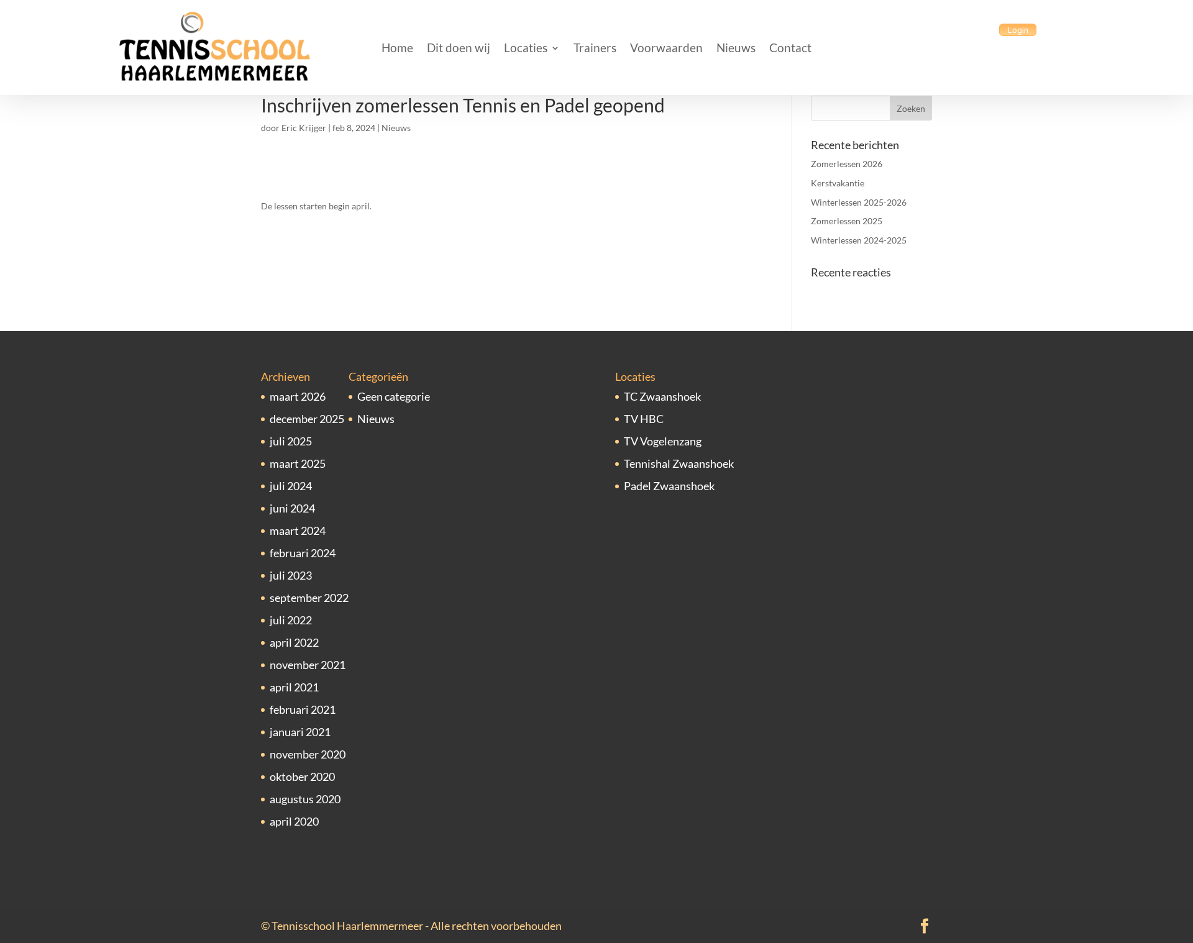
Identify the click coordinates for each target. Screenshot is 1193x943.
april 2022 (294, 642)
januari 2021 (300, 732)
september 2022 (309, 597)
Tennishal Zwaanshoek (679, 463)
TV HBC (644, 419)
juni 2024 (292, 508)
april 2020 (294, 821)
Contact (790, 47)
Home (397, 47)
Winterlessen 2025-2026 (859, 202)
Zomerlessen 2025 (846, 221)
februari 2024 (303, 553)
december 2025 (307, 419)
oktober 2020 (302, 776)
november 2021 (307, 665)
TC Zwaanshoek (662, 396)
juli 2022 (291, 620)
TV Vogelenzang (663, 441)
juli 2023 (291, 575)
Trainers (595, 47)
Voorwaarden (666, 47)
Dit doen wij (458, 47)
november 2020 (307, 754)
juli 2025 (291, 441)
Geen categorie (393, 396)
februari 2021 (303, 709)
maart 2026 (298, 396)
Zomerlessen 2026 (846, 163)
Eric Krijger (303, 127)
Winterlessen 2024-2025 (859, 240)
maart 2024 (298, 530)
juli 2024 (291, 486)
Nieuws (736, 47)
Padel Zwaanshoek (669, 486)
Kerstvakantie (837, 183)
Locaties (525, 47)
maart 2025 (298, 463)
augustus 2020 (305, 799)
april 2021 (294, 687)
